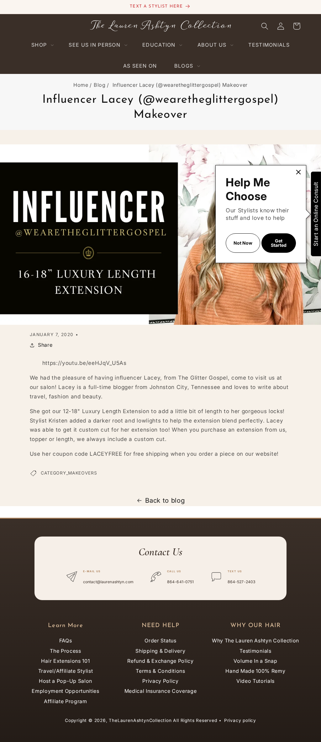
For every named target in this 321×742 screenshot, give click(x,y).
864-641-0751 (180, 581)
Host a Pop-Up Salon (65, 681)
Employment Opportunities (65, 691)
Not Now (243, 243)
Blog (100, 85)
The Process (65, 651)
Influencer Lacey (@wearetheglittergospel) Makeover (180, 85)
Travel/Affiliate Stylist (65, 671)
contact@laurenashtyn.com (108, 581)
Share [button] (45, 345)
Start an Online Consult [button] (316, 214)
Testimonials (255, 651)
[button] (41, 45)
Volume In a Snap (255, 661)
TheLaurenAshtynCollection (140, 720)
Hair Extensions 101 (65, 661)
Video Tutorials (255, 681)
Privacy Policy (160, 681)
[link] (298, 172)
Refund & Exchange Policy (160, 661)
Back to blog (165, 500)
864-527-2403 (241, 581)
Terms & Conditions (160, 671)
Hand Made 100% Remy (255, 671)
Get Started (279, 243)
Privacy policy (240, 720)
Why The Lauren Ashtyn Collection (255, 640)
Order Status (160, 640)
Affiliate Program (65, 701)
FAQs (65, 640)
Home (80, 85)
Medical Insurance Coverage (160, 691)
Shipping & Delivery (160, 651)
